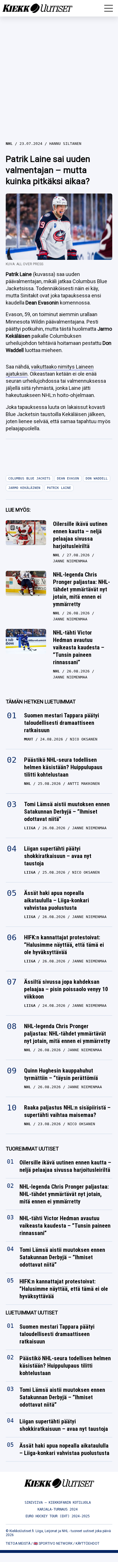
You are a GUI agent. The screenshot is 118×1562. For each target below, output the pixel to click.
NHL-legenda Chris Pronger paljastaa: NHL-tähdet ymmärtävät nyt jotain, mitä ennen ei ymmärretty (81, 589)
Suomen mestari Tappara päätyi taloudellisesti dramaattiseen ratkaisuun (61, 723)
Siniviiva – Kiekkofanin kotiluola (58, 1503)
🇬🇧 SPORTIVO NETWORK (53, 1543)
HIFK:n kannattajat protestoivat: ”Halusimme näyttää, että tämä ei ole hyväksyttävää (64, 945)
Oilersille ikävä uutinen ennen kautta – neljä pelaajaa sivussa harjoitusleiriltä (80, 535)
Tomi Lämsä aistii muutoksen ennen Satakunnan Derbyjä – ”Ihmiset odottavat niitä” (67, 811)
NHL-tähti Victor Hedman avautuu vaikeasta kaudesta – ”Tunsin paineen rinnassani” (78, 647)
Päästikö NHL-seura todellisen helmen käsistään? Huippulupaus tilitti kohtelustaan (63, 767)
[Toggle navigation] (108, 8)
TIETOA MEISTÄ (18, 1543)
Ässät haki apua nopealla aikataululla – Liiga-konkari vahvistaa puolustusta (56, 900)
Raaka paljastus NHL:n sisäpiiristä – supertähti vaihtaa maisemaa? (67, 1111)
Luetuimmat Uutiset (32, 1313)
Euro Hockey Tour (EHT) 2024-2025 (57, 1516)
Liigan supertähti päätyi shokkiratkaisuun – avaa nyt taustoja (57, 856)
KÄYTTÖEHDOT (87, 1543)
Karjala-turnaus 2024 (58, 1509)
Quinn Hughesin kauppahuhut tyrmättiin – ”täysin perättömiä (61, 1074)
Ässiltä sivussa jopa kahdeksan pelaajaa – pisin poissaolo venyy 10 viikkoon (66, 989)
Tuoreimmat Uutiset (32, 1149)
